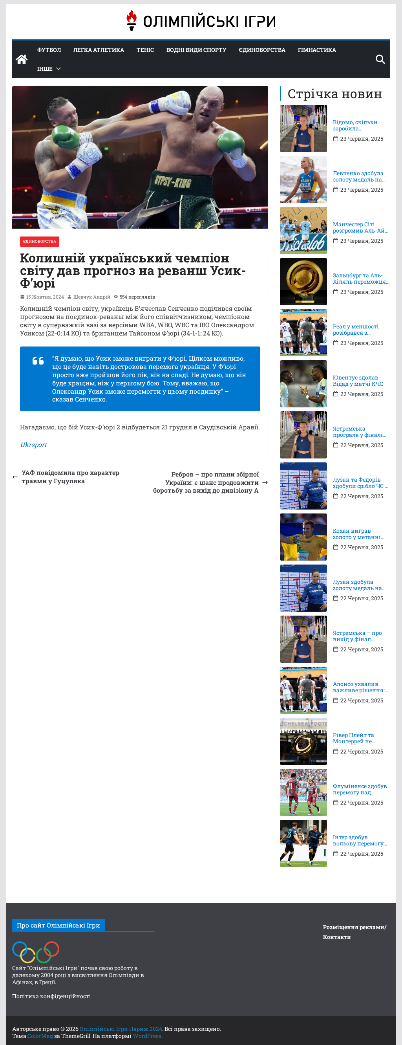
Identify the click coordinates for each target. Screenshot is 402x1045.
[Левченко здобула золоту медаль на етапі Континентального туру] (303, 179)
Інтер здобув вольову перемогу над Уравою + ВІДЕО (360, 840)
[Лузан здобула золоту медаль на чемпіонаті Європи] (303, 588)
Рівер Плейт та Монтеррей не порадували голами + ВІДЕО (361, 738)
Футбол (49, 49)
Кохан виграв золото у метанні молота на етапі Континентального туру (360, 534)
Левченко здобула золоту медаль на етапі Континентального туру (360, 176)
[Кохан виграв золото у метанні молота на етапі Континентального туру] (303, 537)
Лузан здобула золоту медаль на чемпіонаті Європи (360, 585)
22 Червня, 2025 (361, 394)
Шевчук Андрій (91, 297)
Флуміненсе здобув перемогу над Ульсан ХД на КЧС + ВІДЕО (360, 789)
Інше (45, 68)
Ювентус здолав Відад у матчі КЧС (358, 381)
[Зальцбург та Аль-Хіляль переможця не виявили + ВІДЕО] (303, 281)
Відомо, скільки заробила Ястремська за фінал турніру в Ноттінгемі (355, 125)
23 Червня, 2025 (361, 138)
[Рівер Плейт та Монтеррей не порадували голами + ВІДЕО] (303, 741)
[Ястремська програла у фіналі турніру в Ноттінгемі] (303, 434)
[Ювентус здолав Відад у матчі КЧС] (303, 383)
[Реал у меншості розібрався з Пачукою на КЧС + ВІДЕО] (303, 332)
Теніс (145, 49)
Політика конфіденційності (51, 996)
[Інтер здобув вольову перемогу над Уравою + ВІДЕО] (303, 843)
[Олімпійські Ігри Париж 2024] (21, 59)
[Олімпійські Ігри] (35, 943)
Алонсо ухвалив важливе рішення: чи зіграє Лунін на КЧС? (359, 687)
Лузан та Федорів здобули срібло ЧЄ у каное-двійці (360, 483)
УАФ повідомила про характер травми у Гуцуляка (70, 477)
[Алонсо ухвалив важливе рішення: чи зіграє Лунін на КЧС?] (303, 690)
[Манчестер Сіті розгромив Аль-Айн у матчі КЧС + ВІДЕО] (303, 230)
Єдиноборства (262, 49)
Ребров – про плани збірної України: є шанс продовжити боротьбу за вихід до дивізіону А (206, 482)
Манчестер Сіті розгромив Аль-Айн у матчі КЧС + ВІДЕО (361, 228)
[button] (57, 68)
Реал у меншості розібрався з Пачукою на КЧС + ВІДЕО (358, 330)
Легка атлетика (98, 49)
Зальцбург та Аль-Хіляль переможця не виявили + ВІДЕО (361, 279)
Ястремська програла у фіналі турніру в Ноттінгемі (358, 432)
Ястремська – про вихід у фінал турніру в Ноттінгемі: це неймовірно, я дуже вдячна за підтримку (360, 636)
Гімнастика (317, 49)
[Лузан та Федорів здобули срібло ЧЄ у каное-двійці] (303, 486)
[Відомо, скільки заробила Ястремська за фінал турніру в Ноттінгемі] (303, 128)
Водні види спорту (196, 49)
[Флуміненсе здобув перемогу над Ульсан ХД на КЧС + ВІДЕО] (303, 792)
